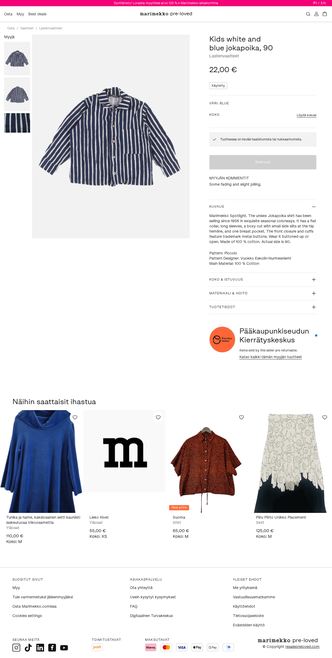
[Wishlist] (75, 417)
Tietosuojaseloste (248, 616)
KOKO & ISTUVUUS (226, 279)
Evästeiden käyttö (249, 625)
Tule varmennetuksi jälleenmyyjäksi (42, 597)
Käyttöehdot (244, 606)
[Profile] (316, 14)
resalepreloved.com (302, 647)
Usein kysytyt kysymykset (153, 597)
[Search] (308, 14)
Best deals (37, 14)
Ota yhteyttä (141, 588)
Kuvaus (216, 206)
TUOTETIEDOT (222, 307)
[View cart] (325, 14)
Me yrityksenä (245, 588)
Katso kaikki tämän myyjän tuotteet (270, 357)
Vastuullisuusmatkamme (254, 597)
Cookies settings (27, 616)
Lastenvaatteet (50, 28)
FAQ (133, 606)
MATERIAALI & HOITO (228, 293)
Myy (20, 14)
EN (323, 3)
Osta (8, 14)
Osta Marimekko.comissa (34, 606)
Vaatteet (26, 28)
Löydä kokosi (306, 115)
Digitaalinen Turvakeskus (151, 616)
